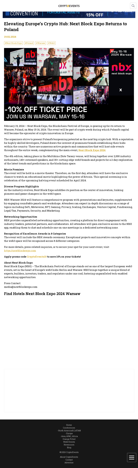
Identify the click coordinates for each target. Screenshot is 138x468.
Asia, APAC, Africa (69, 436)
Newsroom (69, 444)
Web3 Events (69, 442)
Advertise (69, 462)
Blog (69, 447)
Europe (69, 433)
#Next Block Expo (13, 43)
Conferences (69, 427)
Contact (69, 459)
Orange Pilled (69, 439)
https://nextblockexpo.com (20, 250)
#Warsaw (40, 43)
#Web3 (51, 43)
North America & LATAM (69, 430)
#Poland (29, 43)
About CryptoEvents (69, 457)
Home (69, 425)
